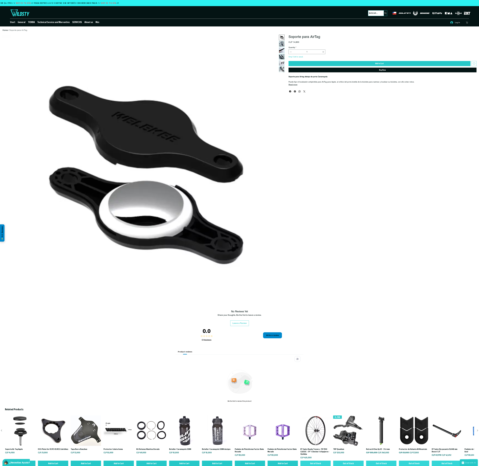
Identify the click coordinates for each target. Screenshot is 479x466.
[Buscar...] (385, 13)
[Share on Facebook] (290, 91)
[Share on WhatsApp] (299, 91)
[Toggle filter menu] (297, 359)
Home (5, 30)
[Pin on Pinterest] (294, 91)
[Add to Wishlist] (474, 63)
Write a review (272, 335)
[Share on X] (304, 91)
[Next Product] (477, 430)
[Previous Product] (1, 430)
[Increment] (323, 52)
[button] (31, 22)
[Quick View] (20, 430)
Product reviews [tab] (185, 351)
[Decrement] (290, 52)
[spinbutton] (307, 52)
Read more (293, 85)
